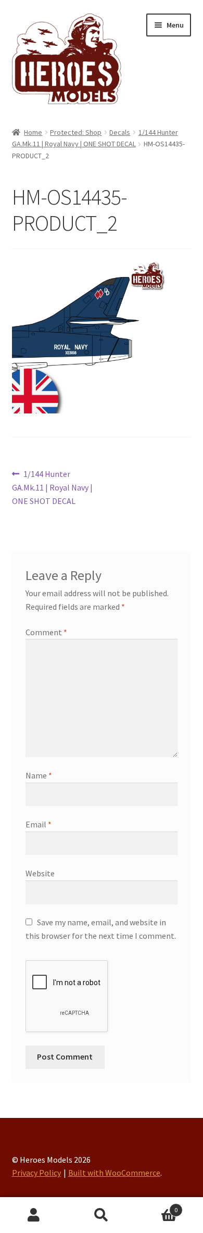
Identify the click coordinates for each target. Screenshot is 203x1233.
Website (40, 873)
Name (39, 775)
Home (33, 132)
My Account (34, 1215)
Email (39, 824)
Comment (46, 632)
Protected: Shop (76, 132)
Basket (156, 1206)
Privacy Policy (36, 1172)
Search (101, 1215)
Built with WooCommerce (114, 1172)
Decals (119, 132)
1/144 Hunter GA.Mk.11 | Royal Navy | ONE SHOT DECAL (52, 487)
